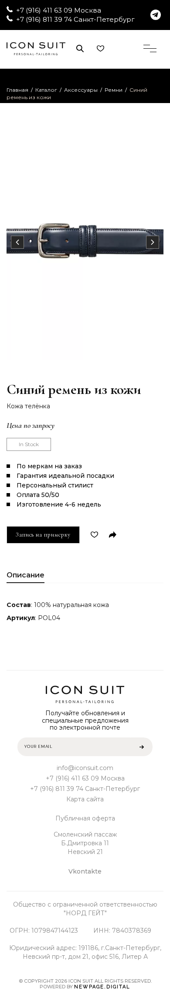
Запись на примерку (43, 534)
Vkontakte (85, 871)
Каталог (46, 90)
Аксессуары (81, 90)
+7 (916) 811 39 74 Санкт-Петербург (75, 19)
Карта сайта (85, 799)
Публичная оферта (85, 818)
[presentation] (17, 242)
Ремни (113, 90)
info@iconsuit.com (85, 768)
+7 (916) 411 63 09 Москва (58, 10)
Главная (17, 90)
